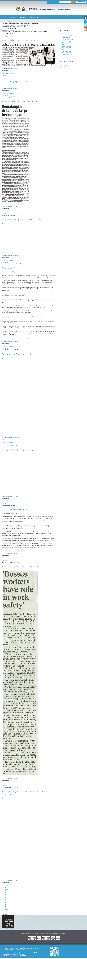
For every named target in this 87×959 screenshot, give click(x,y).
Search (73, 2)
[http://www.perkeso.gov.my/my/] (53, 938)
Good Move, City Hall (11, 268)
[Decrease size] (12, 927)
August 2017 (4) (66, 41)
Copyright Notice (46, 933)
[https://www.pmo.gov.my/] (34, 938)
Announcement (23, 17)
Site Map (62, 933)
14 (5, 894)
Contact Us (45, 17)
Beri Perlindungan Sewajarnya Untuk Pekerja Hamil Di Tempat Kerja (25, 792)
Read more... (5, 75)
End (6, 911)
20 (5, 904)
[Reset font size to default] (9, 927)
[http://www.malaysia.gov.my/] (30, 938)
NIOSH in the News (65, 65)
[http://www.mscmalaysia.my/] (39, 938)
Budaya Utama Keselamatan (14, 509)
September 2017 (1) (67, 39)
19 (5, 902)
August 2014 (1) (66, 47)
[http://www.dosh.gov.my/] (48, 938)
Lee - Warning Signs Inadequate (16, 81)
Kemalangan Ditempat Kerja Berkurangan (20, 101)
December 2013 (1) (67, 54)
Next (6, 909)
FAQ (38, 17)
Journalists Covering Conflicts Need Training (21, 219)
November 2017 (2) (67, 36)
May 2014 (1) (65, 49)
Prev (6, 891)
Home (4, 17)
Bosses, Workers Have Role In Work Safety (20, 566)
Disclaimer (55, 933)
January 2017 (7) (66, 42)
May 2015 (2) (65, 44)
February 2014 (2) (66, 51)
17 (5, 899)
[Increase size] (7, 927)
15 (5, 896)
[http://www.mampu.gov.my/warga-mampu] (58, 938)
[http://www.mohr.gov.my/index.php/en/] (44, 938)
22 (5, 907)
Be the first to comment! (8, 73)
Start (6, 889)
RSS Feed (62, 67)
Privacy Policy (25, 933)
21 (5, 906)
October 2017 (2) (66, 37)
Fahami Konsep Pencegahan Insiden (18, 354)
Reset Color (9, 921)
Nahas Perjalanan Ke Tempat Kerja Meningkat (22, 40)
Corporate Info (12, 17)
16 (5, 897)
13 (5, 892)
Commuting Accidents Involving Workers (20, 450)
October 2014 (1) (66, 46)
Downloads (32, 17)
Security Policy (35, 933)
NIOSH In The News (21, 25)
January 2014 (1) (66, 53)
